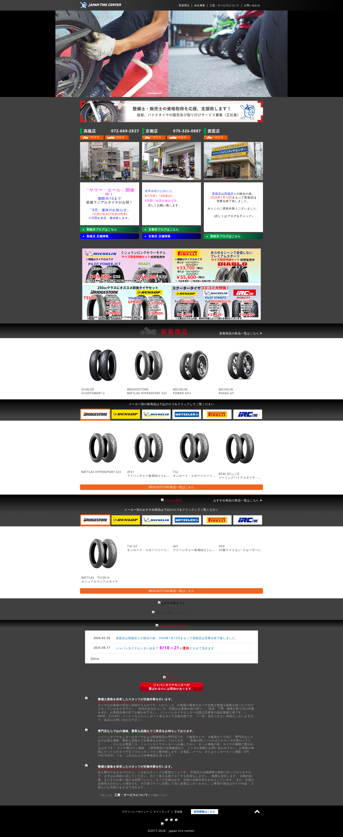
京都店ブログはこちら (163, 229)
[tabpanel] (171, 54)
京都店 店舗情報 (159, 236)
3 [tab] (189, 93)
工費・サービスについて (131, 795)
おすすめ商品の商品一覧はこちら (236, 500)
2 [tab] (171, 93)
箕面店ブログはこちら (225, 236)
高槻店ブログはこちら (101, 229)
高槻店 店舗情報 (97, 236)
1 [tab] (154, 93)
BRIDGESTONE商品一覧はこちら (171, 487)
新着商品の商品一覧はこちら (239, 333)
